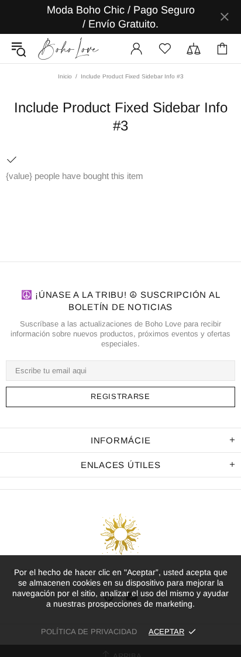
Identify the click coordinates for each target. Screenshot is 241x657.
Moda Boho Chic (68, 48)
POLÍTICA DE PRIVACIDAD (89, 631)
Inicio (65, 76)
